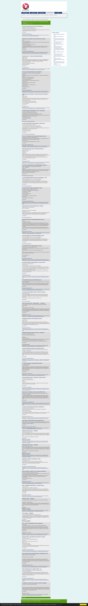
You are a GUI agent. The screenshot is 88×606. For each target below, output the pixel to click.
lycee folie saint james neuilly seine (30, 510)
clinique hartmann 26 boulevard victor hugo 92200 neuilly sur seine (34, 388)
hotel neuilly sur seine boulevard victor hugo (29, 360)
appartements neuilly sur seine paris (35, 468)
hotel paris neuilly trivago (29, 315)
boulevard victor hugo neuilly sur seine (43, 52)
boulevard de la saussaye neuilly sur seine (32, 550)
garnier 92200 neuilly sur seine (31, 108)
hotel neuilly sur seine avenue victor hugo (39, 360)
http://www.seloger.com (27, 327)
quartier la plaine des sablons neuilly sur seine (41, 579)
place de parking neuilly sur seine (31, 579)
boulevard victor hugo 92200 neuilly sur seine (32, 52)
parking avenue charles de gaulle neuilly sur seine (33, 359)
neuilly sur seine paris (57, 58)
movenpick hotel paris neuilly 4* (39, 594)
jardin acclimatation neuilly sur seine (59, 52)
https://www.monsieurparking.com (29, 51)
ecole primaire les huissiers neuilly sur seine (40, 108)
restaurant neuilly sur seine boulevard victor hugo (33, 418)
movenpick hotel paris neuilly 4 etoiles (31, 594)
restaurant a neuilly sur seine (32, 346)
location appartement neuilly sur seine (59, 50)
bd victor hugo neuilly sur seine (43, 146)
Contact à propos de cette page (55, 600)
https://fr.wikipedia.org (27, 521)
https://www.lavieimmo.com (28, 258)
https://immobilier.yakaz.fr (27, 243)
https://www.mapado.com (27, 481)
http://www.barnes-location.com (28, 175)
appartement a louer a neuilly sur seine (59, 60)
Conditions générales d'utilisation (36, 600)
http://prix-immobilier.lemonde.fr (28, 144)
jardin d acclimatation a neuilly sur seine (59, 57)
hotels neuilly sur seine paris (29, 233)
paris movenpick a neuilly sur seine (38, 483)
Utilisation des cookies (45, 600)
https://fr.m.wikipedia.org (27, 509)
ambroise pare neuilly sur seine (46, 260)
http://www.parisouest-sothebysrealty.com (30, 426)
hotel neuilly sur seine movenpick (29, 496)
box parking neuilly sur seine (34, 551)
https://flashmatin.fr (27, 344)
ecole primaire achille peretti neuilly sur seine (41, 107)
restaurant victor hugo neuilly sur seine (31, 345)
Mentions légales (27, 600)
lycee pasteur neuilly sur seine (59, 48)
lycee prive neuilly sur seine (33, 69)
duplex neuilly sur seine (39, 428)
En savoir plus (59, 604)
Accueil (23, 600)
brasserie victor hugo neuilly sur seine (31, 232)
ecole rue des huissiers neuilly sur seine (31, 107)
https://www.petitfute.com (27, 494)
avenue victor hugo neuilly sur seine (40, 417)
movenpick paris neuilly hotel (39, 482)
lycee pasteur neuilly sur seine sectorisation (31, 467)
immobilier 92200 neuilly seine (28, 329)
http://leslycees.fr (26, 67)
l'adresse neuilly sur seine (34, 35)
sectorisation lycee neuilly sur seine (41, 467)
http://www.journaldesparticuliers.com (29, 121)
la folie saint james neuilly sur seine (39, 510)
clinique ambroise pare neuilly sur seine (36, 260)
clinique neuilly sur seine (58, 55)
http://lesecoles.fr (26, 106)
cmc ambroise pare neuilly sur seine (31, 259)
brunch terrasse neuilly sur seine (37, 233)
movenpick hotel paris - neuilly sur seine (31, 482)
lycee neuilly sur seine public (40, 69)
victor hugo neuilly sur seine (39, 345)
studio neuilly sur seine (57, 47)
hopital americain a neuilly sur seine (58, 45)
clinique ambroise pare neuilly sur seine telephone (40, 259)
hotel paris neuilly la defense (31, 316)
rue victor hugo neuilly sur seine (26, 551)
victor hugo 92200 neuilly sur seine (43, 68)
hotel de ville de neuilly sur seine (59, 61)
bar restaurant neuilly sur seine (40, 346)
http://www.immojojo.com (27, 217)
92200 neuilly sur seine (31, 428)
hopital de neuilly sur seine (58, 46)
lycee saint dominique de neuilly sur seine (59, 63)
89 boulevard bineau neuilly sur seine (41, 375)
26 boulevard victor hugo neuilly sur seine (31, 374)
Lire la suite (24, 49)
